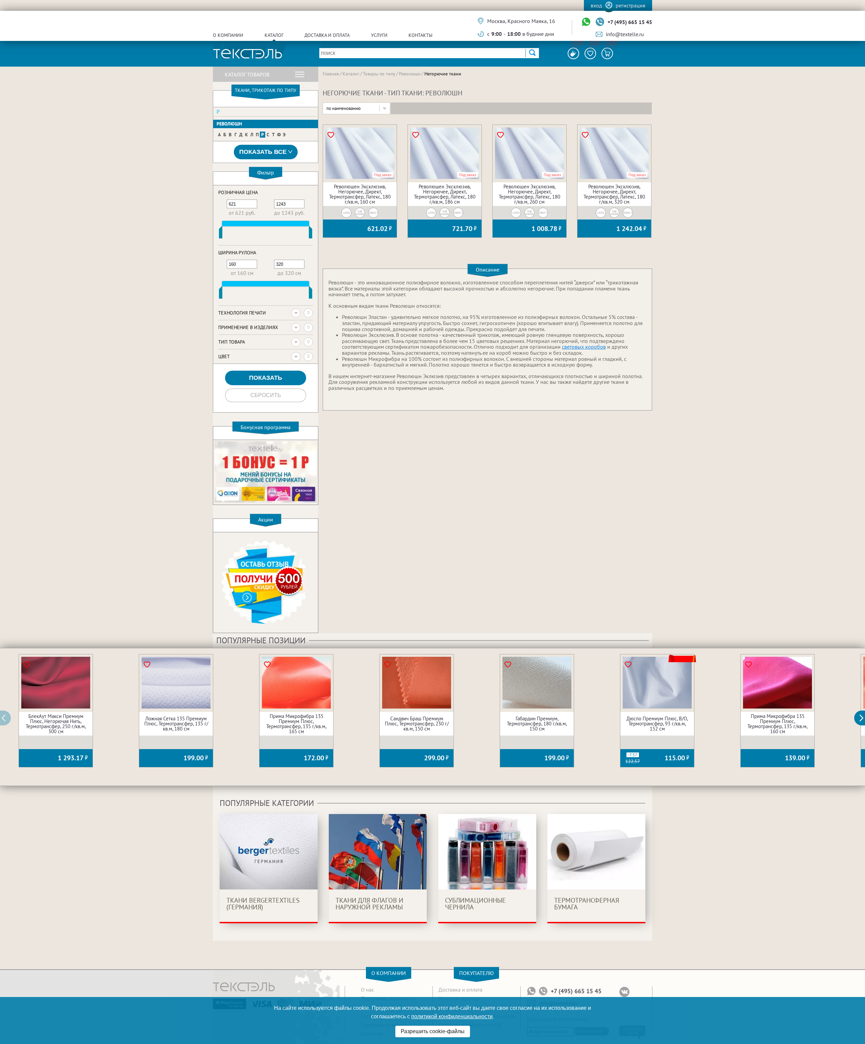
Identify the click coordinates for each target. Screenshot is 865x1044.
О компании (228, 35)
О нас (367, 989)
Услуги (379, 35)
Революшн (229, 124)
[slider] (220, 233)
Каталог (274, 35)
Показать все (263, 151)
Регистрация (630, 5)
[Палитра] (573, 53)
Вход (596, 5)
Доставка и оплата (327, 35)
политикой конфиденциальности (452, 1016)
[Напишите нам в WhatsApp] (586, 22)
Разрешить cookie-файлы (433, 1031)
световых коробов (584, 346)
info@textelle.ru (625, 34)
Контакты (420, 35)
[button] (863, 718)
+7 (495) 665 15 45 (630, 22)
